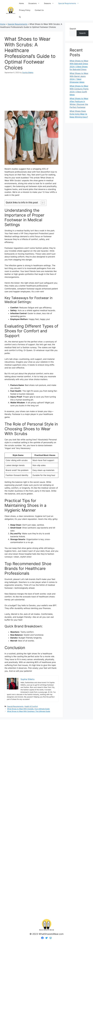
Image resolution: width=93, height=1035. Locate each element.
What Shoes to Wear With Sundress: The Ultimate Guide (28, 711)
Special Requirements (67, 3)
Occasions (32, 3)
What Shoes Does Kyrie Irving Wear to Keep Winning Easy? (79, 114)
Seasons (47, 3)
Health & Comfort (31, 706)
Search (73, 29)
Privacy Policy (24, 10)
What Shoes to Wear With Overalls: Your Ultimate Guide (28, 709)
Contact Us (39, 10)
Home (21, 3)
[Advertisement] (31, 91)
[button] (20, 17)
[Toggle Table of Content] (41, 203)
